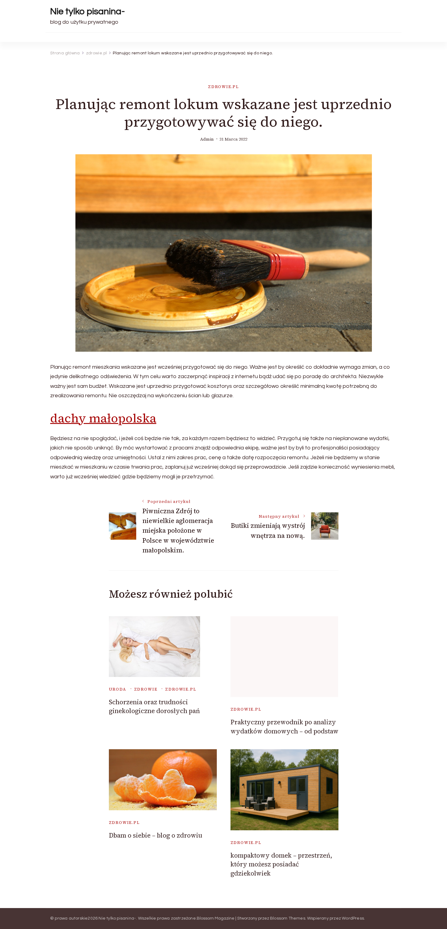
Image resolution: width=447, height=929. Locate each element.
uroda (117, 689)
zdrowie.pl (223, 86)
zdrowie (146, 689)
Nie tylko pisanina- (87, 11)
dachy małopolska (103, 418)
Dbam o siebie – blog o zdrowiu (155, 835)
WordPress (353, 918)
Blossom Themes (287, 918)
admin (207, 139)
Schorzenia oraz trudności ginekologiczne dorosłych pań (154, 706)
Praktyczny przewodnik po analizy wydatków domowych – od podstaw (284, 726)
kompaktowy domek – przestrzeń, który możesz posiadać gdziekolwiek (281, 864)
